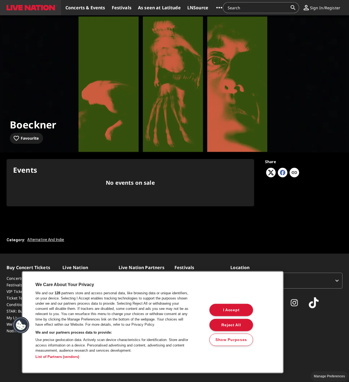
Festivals (14, 284)
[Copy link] (294, 173)
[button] (30, 7)
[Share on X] (271, 176)
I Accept (231, 310)
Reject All (231, 324)
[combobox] (257, 7)
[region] (153, 322)
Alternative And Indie (45, 239)
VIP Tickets (16, 291)
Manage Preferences (329, 376)
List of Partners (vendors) (57, 357)
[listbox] (286, 280)
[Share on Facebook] (282, 176)
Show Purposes (231, 339)
